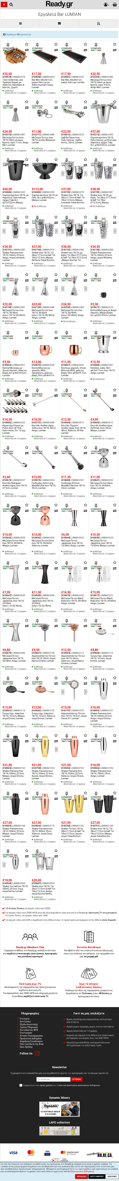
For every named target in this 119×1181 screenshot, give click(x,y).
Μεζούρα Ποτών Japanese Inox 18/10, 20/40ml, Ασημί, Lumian (14, 658)
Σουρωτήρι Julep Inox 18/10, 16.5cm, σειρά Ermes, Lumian (101, 658)
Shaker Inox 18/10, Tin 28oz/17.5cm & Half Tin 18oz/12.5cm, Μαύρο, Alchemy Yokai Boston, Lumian (43, 257)
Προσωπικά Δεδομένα (31, 1038)
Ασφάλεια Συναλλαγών (31, 1041)
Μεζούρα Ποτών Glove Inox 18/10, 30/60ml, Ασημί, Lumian (101, 485)
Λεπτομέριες (97, 1176)
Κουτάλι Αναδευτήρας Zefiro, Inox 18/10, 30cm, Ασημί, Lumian (44, 428)
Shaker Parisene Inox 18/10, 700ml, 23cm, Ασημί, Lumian (100, 773)
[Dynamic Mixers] (59, 1115)
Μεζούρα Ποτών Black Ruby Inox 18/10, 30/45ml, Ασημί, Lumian (74, 601)
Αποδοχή (81, 1176)
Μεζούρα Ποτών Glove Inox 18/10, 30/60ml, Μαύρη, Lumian (13, 543)
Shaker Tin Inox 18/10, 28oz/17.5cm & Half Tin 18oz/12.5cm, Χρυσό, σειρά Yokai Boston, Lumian (73, 833)
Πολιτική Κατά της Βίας (32, 1044)
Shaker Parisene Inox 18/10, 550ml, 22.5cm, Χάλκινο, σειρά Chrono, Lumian (72, 775)
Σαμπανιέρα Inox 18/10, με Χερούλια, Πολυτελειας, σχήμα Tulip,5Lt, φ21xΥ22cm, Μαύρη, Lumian (15, 200)
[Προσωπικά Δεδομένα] (82, 1171)
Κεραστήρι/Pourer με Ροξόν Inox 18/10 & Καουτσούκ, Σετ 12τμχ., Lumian (14, 429)
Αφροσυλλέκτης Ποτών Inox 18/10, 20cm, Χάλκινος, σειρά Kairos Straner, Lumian (73, 660)
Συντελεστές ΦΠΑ (29, 1030)
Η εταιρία (24, 1018)
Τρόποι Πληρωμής (29, 1027)
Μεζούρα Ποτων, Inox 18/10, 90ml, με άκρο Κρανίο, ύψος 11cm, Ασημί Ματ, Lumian (15, 141)
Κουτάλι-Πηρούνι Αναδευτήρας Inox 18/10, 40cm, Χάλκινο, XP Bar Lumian (73, 429)
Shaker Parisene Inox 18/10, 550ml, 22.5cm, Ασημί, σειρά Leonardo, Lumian (13, 256)
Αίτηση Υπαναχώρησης (31, 1035)
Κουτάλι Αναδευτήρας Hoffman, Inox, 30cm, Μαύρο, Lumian (101, 428)
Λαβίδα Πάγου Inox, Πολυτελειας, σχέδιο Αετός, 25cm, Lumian (71, 140)
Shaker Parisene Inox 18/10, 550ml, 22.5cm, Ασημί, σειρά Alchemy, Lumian (101, 256)
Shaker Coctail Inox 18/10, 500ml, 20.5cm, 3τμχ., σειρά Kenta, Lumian (15, 888)
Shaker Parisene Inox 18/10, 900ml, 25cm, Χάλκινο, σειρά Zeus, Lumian (42, 832)
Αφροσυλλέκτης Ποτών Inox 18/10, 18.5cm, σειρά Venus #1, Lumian (73, 716)
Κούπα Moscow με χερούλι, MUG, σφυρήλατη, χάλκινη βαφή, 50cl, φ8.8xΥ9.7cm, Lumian (44, 373)
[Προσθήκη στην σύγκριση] (26, 50)
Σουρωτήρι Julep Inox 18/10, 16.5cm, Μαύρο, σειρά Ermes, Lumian (13, 716)
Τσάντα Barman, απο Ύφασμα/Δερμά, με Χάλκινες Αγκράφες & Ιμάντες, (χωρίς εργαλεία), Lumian (13, 85)
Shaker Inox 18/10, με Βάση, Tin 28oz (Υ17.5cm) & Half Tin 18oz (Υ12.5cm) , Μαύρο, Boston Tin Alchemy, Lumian (74, 257)
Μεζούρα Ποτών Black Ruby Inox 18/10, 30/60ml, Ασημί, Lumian (103, 601)
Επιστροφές (26, 1033)
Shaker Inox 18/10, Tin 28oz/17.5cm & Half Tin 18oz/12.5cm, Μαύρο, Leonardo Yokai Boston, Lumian (73, 200)
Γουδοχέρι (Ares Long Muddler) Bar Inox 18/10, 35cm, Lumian (44, 485)
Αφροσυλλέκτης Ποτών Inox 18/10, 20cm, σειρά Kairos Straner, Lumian (43, 658)
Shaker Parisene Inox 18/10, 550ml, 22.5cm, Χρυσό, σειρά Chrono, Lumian (43, 775)
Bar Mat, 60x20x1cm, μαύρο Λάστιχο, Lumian (72, 81)
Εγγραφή (77, 1079)
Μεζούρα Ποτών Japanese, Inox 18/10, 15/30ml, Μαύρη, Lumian (102, 543)
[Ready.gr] (59, 7)
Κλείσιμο (112, 1176)
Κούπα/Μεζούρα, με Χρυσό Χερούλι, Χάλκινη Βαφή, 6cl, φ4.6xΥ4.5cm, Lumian (14, 372)
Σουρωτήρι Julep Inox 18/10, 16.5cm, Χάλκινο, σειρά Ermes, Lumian (44, 716)
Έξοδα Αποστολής (29, 1024)
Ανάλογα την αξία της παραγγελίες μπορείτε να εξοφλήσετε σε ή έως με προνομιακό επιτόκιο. (88, 990)
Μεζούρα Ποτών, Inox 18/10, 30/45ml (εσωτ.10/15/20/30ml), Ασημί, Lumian (13, 314)
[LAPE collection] (59, 1134)
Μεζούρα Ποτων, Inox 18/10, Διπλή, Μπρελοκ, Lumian (43, 140)
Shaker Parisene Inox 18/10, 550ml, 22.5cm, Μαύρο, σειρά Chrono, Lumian (13, 775)
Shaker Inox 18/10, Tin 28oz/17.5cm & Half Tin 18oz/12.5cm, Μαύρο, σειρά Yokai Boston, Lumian (102, 833)
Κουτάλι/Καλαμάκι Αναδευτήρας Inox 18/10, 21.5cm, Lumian (14, 485)
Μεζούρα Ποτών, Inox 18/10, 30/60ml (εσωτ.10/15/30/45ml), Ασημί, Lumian (43, 314)
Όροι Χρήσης (26, 1047)
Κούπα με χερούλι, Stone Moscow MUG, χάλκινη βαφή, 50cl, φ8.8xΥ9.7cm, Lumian (73, 372)
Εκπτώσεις (25, 1021)
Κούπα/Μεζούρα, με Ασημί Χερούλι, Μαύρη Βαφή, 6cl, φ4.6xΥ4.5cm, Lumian (103, 312)
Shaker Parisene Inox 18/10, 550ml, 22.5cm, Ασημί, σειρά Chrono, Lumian (101, 717)
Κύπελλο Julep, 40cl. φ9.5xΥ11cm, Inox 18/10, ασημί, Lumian (102, 370)
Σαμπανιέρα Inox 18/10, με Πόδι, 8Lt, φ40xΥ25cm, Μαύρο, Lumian (45, 197)
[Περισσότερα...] (15, 55)
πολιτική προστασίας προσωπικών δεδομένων (79, 1085)
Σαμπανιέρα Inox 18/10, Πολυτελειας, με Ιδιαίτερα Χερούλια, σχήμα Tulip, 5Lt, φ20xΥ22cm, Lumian (103, 141)
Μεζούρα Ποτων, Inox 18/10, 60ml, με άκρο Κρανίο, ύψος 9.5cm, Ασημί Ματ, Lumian (101, 84)
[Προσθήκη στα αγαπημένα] (26, 44)
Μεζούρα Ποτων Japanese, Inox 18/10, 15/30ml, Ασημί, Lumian (73, 543)
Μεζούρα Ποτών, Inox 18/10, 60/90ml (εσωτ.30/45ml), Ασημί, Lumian (72, 314)
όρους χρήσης (46, 1085)
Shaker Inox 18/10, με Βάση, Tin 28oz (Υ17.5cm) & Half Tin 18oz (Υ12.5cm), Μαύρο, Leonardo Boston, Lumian (103, 200)
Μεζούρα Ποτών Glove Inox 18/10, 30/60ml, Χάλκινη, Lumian (43, 543)
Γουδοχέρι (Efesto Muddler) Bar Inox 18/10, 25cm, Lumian (73, 485)
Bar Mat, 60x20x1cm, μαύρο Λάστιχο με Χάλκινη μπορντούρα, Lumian (42, 84)
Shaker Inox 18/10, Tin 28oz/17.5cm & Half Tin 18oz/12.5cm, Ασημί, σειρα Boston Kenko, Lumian (43, 891)
